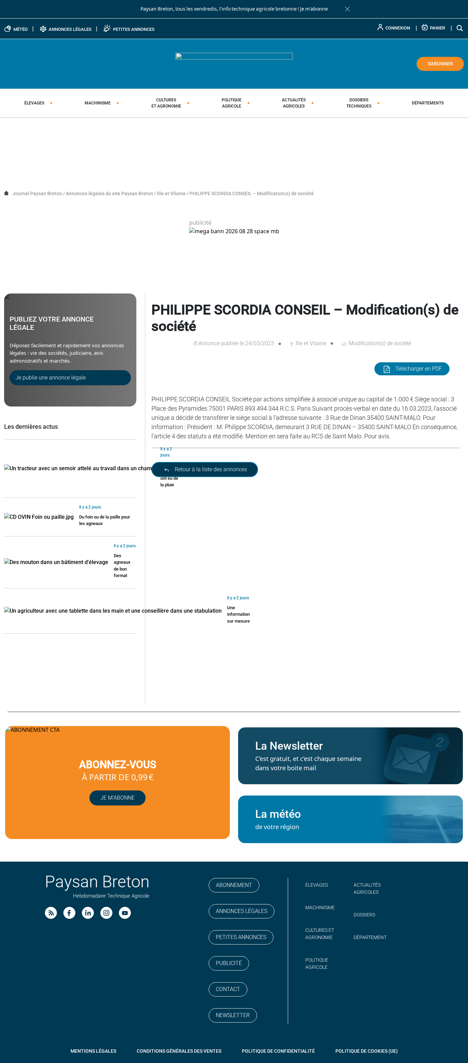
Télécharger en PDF (418, 368)
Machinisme (98, 103)
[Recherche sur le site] (460, 27)
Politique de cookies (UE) (366, 1051)
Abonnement (234, 885)
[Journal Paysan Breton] (234, 63)
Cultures (166, 103)
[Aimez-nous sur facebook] (69, 913)
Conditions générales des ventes (179, 1051)
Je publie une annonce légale (50, 377)
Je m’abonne (117, 798)
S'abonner (440, 63)
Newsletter (233, 1015)
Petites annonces (241, 937)
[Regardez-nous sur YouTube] (125, 913)
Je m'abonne (314, 9)
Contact (228, 989)
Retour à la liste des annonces (210, 469)
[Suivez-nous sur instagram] (106, 913)
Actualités (294, 103)
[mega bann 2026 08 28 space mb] (234, 231)
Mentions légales (93, 1051)
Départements (428, 103)
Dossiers (358, 103)
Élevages (34, 103)
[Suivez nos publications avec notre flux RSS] (51, 913)
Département (370, 937)
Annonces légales (241, 911)
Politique (232, 103)
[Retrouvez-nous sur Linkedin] (88, 913)
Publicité (229, 963)
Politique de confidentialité (278, 1051)
